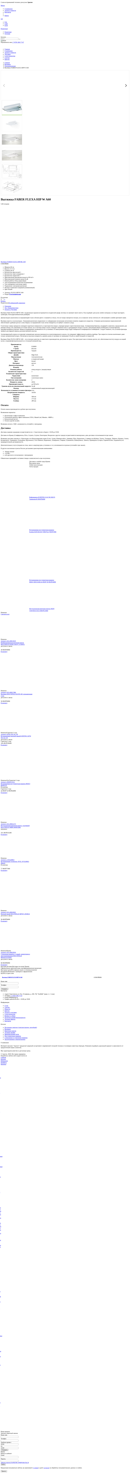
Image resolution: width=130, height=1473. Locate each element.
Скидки (7, 58)
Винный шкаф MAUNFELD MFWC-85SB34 (15, 914)
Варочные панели (10, 1031)
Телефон (3, 985)
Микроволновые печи (12, 1034)
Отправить (5, 989)
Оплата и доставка (11, 1012)
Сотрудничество (10, 56)
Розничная (4, 29)
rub (2, 19)
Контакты (8, 12)
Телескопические (15, 294)
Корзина (3, 1064)
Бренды (7, 59)
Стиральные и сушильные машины (16, 1038)
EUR (6, 25)
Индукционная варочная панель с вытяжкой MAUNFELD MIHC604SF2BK (15, 826)
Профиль (4, 1062)
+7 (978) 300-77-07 (18, 42)
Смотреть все (5, 614)
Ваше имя (4, 981)
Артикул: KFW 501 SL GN (9, 734)
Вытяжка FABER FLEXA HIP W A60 (12, 977)
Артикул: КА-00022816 (8, 952)
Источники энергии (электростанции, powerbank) (21, 1027)
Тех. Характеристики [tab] (11, 308)
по (1, 1446)
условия (35, 1468)
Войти (7, 15)
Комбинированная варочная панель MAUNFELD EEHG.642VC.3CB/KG (13, 643)
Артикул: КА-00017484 (8, 692)
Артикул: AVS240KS (7, 860)
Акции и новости (10, 10)
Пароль (3, 1459)
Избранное (4, 1061)
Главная (7, 49)
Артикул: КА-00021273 (8, 824)
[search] (19, 39)
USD (6, 24)
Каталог (3, 37)
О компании (9, 9)
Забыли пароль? (6, 1462)
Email (2, 1455)
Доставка (8, 54)
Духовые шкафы (10, 1032)
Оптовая (7, 33)
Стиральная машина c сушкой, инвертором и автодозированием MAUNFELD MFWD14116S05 (15, 955)
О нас (6, 1005)
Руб (6, 22)
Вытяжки (8, 1029)
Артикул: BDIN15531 (8, 782)
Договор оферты (10, 1019)
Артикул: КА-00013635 (8, 641)
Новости (7, 1009)
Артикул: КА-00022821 (8, 912)
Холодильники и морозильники (15, 1039)
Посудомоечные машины (13, 1036)
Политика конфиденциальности (15, 1017)
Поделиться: (5, 303)
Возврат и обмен (10, 1016)
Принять (4, 1471)
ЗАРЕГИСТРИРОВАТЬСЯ (20, 1462)
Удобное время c (6, 1442)
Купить (3, 301)
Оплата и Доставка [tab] (11, 309)
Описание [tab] (8, 306)
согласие (46, 1468)
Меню (3, 5)
